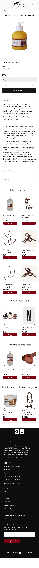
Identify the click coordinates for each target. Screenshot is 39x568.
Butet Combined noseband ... (27, 216)
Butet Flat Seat (27, 370)
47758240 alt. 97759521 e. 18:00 (16, 480)
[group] (10, 323)
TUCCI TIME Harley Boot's (28, 328)
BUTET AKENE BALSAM (7, 413)
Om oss (6, 498)
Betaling (6, 512)
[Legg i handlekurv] (19, 90)
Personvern (7, 495)
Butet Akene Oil (8, 215)
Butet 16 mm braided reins (26, 286)
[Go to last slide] (4, 324)
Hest (9, 15)
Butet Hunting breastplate (8, 251)
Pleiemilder (15, 15)
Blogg (5, 491)
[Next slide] (34, 324)
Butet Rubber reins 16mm (28, 251)
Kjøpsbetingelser (9, 505)
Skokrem (6, 327)
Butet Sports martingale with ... (9, 286)
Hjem (6, 15)
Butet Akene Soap (29, 15)
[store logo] (19, 4)
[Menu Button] (3, 4)
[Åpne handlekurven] (35, 4)
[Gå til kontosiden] (32, 4)
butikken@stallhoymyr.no (11, 483)
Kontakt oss (7, 502)
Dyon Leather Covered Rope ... (27, 413)
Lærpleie (21, 15)
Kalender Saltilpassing (10, 519)
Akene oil (19, 159)
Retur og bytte (8, 508)
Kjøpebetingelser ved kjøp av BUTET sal (16, 515)
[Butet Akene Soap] (19, 35)
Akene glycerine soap (13, 150)
